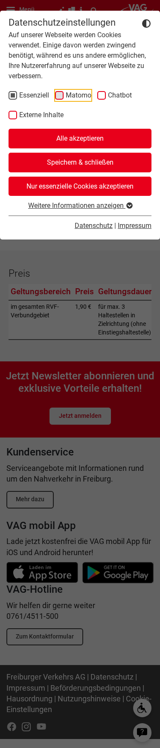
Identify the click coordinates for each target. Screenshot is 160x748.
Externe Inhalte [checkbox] (41, 115)
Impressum (134, 226)
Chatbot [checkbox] (120, 95)
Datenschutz (94, 226)
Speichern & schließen (80, 162)
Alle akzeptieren (80, 138)
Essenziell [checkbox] (34, 95)
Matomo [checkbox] (78, 95)
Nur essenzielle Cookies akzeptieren (80, 186)
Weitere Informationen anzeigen (76, 205)
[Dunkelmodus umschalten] (146, 23)
